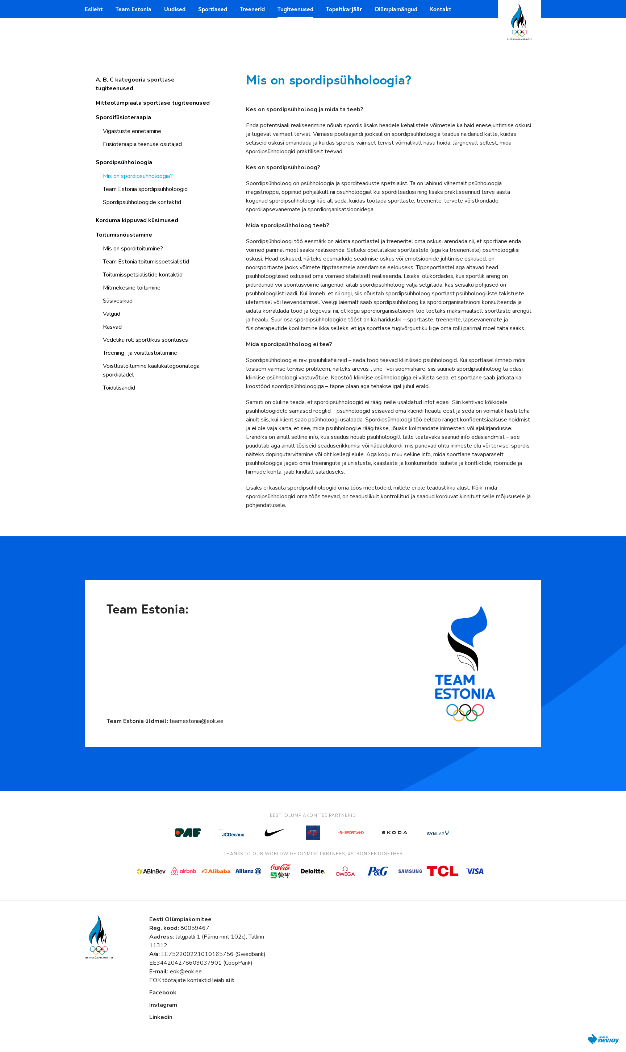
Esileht (94, 9)
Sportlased (212, 9)
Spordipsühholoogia (124, 162)
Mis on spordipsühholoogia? (138, 176)
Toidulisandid (119, 388)
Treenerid (252, 9)
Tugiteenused (295, 9)
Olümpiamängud (396, 9)
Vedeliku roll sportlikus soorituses (145, 340)
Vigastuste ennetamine (132, 131)
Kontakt (440, 9)
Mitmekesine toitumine (131, 288)
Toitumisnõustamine (124, 235)
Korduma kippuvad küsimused (137, 220)
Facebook (162, 993)
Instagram (163, 1005)
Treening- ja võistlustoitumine (140, 353)
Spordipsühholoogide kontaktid (142, 202)
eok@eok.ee (186, 972)
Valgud (111, 314)
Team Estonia (133, 9)
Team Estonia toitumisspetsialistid (146, 262)
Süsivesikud (118, 301)
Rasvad (112, 327)
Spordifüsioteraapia (123, 117)
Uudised (174, 9)
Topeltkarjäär (344, 9)
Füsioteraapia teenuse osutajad (142, 144)
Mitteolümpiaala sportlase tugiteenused (153, 103)
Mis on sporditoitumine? (133, 249)
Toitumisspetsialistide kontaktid (143, 275)
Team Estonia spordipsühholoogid (145, 189)
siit (230, 980)
